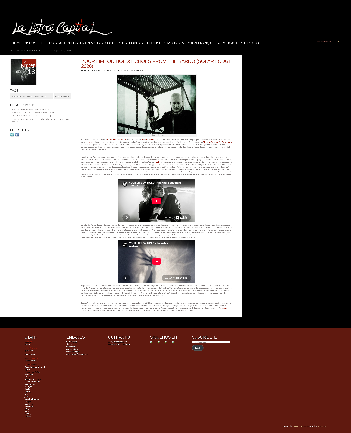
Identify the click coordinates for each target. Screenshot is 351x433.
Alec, (28, 372)
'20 (18, 51)
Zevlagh (28, 416)
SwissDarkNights (73, 352)
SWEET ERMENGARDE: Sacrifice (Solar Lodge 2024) (31, 116)
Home (13, 51)
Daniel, (27, 367)
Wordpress (321, 426)
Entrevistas (91, 43)
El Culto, (28, 389)
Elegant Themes (299, 426)
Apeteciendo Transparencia (77, 354)
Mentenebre (71, 347)
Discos (31, 43)
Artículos (68, 43)
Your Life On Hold (62, 96)
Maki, (27, 409)
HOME (17, 43)
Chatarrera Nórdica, (32, 382)
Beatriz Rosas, (30, 379)
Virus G (69, 344)
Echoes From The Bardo (116, 140)
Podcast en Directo (240, 43)
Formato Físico (72, 349)
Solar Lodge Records (43, 96)
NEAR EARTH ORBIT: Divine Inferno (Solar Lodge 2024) (33, 113)
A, (25, 372)
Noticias (49, 43)
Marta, (27, 411)
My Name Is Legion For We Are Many (217, 142)
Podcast (137, 43)
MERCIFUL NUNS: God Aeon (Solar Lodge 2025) (30, 109)
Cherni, (38, 379)
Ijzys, (27, 394)
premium (223, 308)
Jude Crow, (29, 404)
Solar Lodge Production (22, 96)
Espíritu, (28, 369)
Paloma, (28, 414)
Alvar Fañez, (35, 372)
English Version (163, 43)
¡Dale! (197, 348)
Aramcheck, (29, 374)
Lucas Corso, (30, 406)
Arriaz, (27, 377)
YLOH (158, 162)
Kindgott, (28, 401)
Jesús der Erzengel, (37, 367)
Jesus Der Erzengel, (32, 399)
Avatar (100, 70)
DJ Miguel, (28, 387)
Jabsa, (27, 396)
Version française (201, 43)
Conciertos (116, 43)
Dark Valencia (71, 342)
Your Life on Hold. (148, 140)
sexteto (92, 142)
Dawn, (32, 384)
